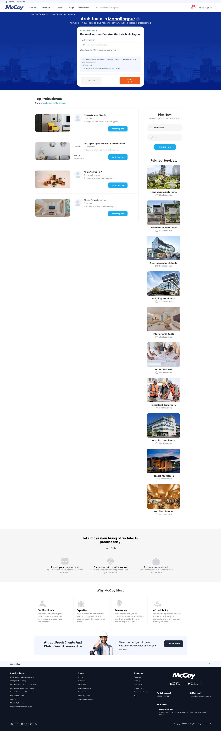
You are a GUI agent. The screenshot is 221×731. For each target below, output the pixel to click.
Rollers (13, 699)
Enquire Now (165, 147)
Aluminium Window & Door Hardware (23, 684)
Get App (11, 1)
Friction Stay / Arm (17, 695)
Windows (81, 681)
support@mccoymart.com (200, 696)
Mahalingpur (61, 14)
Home (32, 14)
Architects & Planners (47, 14)
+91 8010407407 (163, 696)
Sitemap (137, 681)
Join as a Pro (173, 644)
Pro (37, 14)
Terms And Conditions (142, 692)
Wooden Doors (84, 692)
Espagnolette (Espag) (18, 681)
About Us (33, 8)
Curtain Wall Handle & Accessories (23, 692)
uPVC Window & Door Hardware (22, 677)
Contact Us (138, 684)
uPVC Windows (84, 695)
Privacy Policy (139, 688)
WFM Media (83, 8)
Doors (80, 677)
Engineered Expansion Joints (21, 706)
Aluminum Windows (85, 699)
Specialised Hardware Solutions (22, 688)
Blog (135, 695)
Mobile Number (89, 40)
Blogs (71, 8)
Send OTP (129, 80)
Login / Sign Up (205, 8)
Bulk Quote (21, 1)
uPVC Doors (82, 684)
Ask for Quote (118, 129)
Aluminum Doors (84, 688)
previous (91, 80)
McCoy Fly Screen (17, 703)
